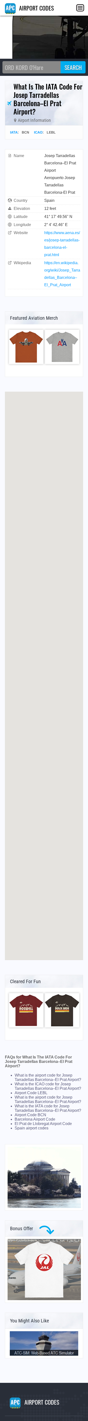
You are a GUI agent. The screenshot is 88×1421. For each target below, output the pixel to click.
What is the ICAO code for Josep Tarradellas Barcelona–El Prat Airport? (48, 1086)
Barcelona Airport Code (35, 1119)
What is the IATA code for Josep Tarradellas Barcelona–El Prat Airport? (48, 1108)
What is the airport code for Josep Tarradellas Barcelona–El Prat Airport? (48, 1077)
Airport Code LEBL (31, 1093)
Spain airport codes (31, 1128)
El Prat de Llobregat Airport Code (43, 1124)
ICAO (38, 132)
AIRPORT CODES (36, 7)
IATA (14, 132)
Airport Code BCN (30, 1115)
